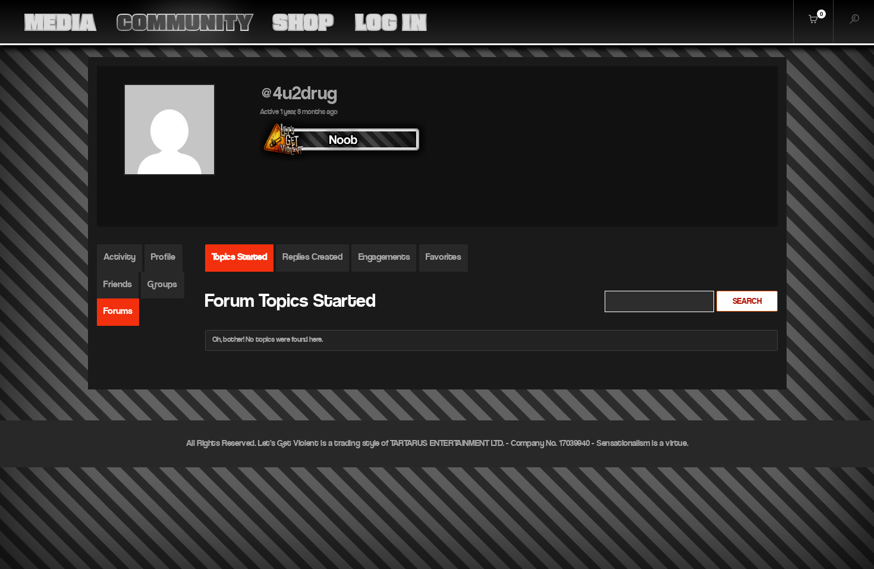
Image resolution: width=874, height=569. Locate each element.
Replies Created (312, 257)
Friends (117, 284)
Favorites (443, 257)
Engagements (384, 257)
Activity (119, 257)
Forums (118, 311)
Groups (162, 284)
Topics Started (239, 257)
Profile (163, 257)
